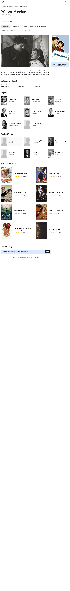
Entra (60, 64)
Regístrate (55, 64)
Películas (16, 6)
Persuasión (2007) (20, 192)
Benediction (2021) (55, 229)
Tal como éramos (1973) (21, 174)
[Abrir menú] (67, 2)
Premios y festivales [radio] (28, 26)
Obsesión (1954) (54, 174)
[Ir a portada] (3, 2)
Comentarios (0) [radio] (16, 26)
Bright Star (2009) (20, 211)
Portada (11, 6)
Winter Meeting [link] (23, 6)
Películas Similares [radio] (41, 26)
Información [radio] (6, 26)
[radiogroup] (35, 26)
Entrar (47, 251)
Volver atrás (5, 6)
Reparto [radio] (19, 30)
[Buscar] (65, 1)
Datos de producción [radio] (8, 30)
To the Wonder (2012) (56, 211)
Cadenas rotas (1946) (56, 192)
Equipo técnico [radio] (27, 30)
